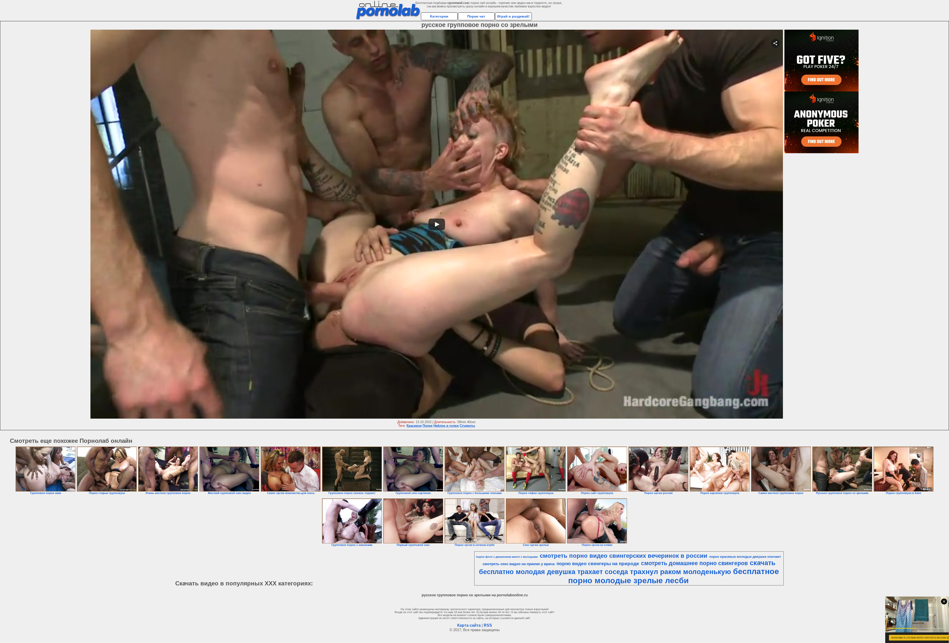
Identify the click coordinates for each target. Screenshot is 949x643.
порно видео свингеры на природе (598, 563)
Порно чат (476, 16)
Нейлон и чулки (446, 426)
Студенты (467, 426)
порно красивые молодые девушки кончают (745, 556)
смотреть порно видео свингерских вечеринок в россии (623, 555)
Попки (427, 426)
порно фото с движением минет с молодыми (507, 556)
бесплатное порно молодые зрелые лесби (673, 576)
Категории (439, 16)
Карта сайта (469, 625)
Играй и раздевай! (513, 16)
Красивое (414, 426)
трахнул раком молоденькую (680, 572)
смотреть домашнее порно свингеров (694, 563)
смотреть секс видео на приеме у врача (519, 564)
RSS (488, 625)
